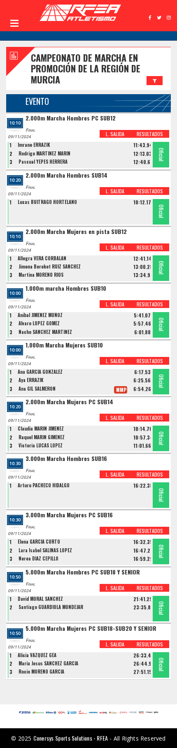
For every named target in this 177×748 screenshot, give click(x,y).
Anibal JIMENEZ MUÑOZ (40, 315)
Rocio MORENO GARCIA (41, 671)
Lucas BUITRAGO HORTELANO (47, 202)
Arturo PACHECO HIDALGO (44, 485)
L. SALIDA (115, 133)
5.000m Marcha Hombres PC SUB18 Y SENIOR (83, 572)
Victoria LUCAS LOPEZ (41, 445)
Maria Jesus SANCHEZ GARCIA (48, 663)
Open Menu (14, 23)
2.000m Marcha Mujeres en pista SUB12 (76, 231)
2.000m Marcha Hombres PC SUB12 (71, 118)
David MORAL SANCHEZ (40, 598)
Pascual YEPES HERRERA (43, 161)
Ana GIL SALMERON (37, 388)
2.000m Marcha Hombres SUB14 (66, 175)
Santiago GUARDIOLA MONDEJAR (51, 607)
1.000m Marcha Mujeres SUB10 (64, 345)
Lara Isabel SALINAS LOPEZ (45, 550)
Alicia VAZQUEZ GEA (37, 655)
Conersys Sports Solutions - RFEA (70, 738)
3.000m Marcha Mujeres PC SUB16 (69, 515)
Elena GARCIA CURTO (39, 541)
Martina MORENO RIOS (41, 274)
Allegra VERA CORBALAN (42, 258)
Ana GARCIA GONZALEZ (40, 371)
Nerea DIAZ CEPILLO (38, 558)
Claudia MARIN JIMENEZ (41, 428)
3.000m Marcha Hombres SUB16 (66, 458)
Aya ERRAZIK (31, 380)
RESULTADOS (150, 133)
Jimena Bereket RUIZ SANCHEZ (50, 266)
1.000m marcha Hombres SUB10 (66, 288)
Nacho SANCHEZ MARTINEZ (45, 332)
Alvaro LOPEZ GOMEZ (39, 323)
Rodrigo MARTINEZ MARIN (44, 153)
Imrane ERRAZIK (34, 144)
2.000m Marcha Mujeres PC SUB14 (69, 401)
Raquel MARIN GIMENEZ (42, 437)
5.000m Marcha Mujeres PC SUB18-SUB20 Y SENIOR (91, 628)
